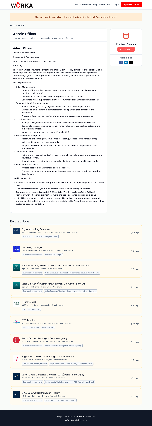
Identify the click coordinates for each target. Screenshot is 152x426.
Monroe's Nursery (29, 323)
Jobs (75, 4)
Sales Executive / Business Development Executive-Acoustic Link (72, 273)
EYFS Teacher (47, 327)
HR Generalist (33, 309)
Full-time (34, 38)
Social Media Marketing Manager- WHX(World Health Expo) (69, 382)
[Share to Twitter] (131, 62)
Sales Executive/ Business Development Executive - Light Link (70, 291)
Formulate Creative (30, 341)
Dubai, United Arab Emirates (52, 38)
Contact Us (90, 416)
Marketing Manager (53, 254)
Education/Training (31, 327)
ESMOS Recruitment (30, 250)
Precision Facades (20, 38)
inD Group (26, 378)
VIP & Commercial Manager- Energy (60, 400)
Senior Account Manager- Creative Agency (63, 345)
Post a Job (104, 4)
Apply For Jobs (131, 4)
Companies (85, 4)
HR (24, 309)
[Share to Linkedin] (126, 62)
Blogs (59, 416)
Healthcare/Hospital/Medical (35, 364)
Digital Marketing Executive (46, 236)
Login (116, 4)
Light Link (25, 269)
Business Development (32, 254)
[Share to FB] (121, 62)
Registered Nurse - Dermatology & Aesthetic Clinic (71, 364)
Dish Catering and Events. (32, 232)
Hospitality (27, 236)
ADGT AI (25, 305)
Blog (95, 4)
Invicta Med (26, 359)
